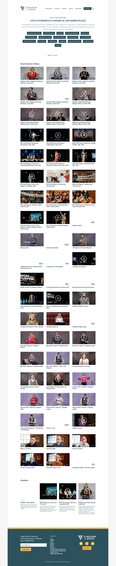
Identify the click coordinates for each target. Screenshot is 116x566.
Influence (42, 41)
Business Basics (49, 33)
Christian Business (72, 33)
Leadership (52, 41)
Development (73, 37)
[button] (94, 9)
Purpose (62, 41)
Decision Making (60, 37)
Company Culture (45, 37)
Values (58, 45)
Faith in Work (85, 37)
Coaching (85, 33)
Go (46, 55)
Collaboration (31, 37)
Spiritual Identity (74, 41)
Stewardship (88, 41)
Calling (60, 33)
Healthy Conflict (29, 41)
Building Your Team (34, 33)
